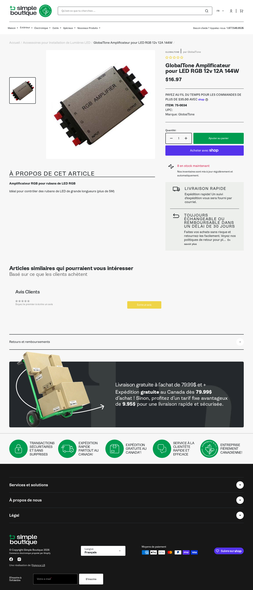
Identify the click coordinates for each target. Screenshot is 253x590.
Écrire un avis (144, 304)
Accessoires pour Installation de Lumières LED (56, 43)
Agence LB (38, 565)
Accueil (14, 43)
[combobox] (135, 11)
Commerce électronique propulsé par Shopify (29, 553)
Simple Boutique (33, 549)
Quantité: (170, 130)
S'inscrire (91, 579)
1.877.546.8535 (235, 28)
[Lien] (126, 394)
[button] (231, 11)
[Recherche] (207, 11)
